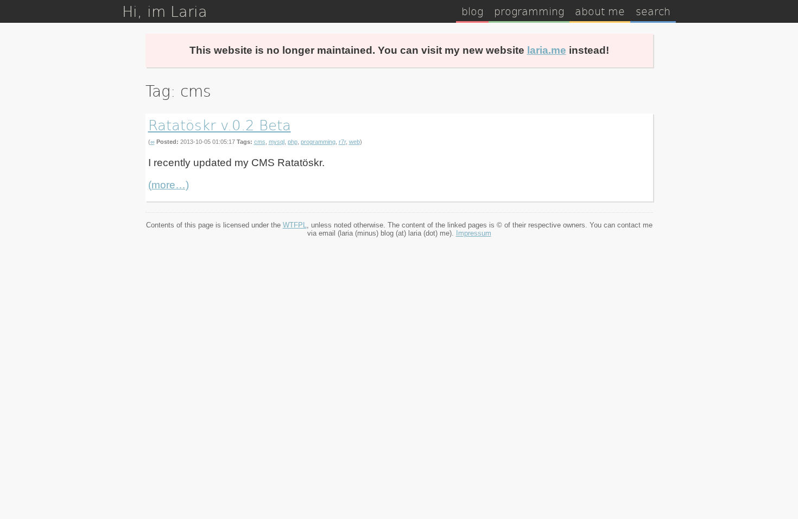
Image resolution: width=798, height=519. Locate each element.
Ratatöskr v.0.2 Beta (219, 125)
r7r (342, 141)
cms (259, 141)
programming (318, 141)
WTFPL (295, 225)
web (354, 141)
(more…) (168, 185)
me (600, 11)
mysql (276, 141)
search (653, 11)
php (292, 141)
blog (472, 11)
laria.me (546, 50)
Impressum (473, 233)
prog (529, 11)
